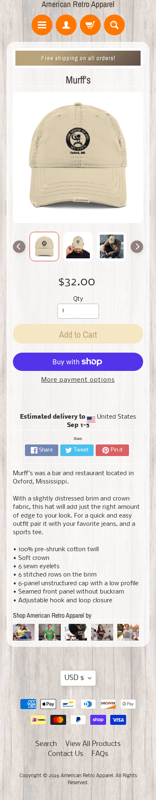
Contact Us (65, 754)
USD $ (74, 678)
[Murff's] (44, 246)
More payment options (78, 380)
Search (46, 744)
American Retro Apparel (78, 4)
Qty (78, 299)
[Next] (137, 246)
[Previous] (19, 246)
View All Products (93, 744)
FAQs (100, 754)
